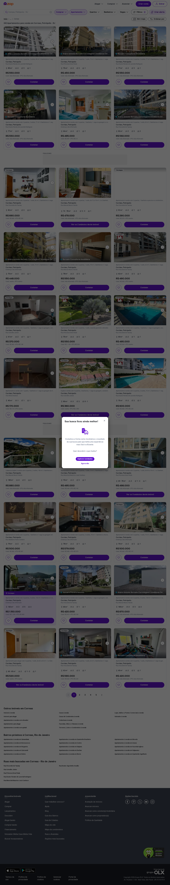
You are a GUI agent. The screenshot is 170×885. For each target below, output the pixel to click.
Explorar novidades (85, 459)
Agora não (85, 463)
